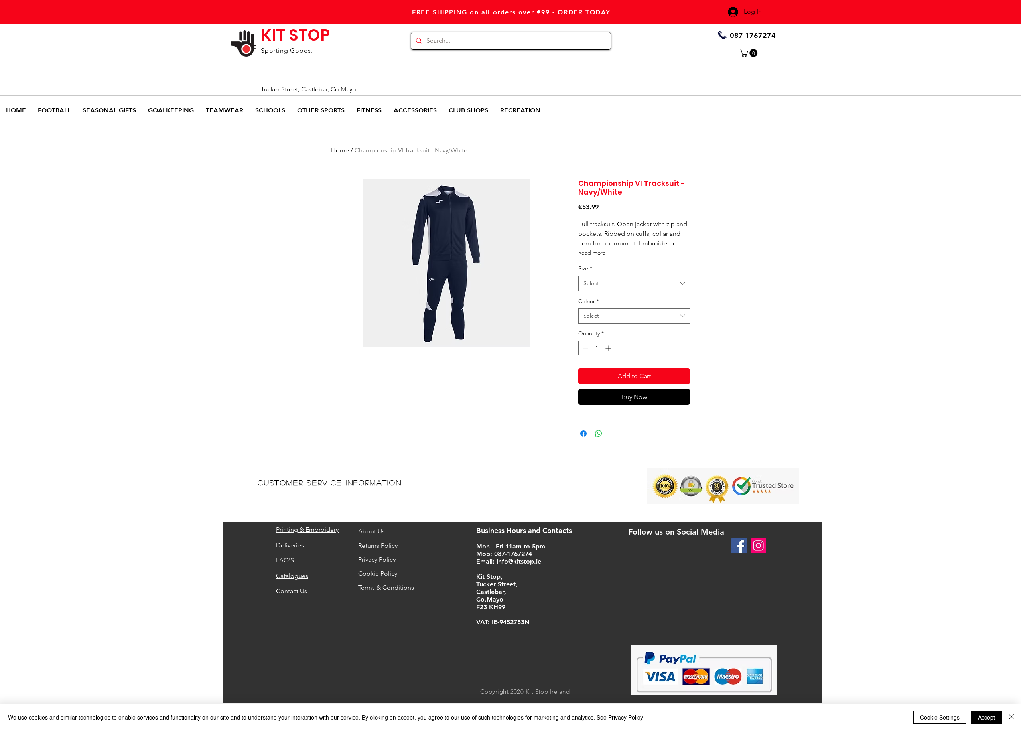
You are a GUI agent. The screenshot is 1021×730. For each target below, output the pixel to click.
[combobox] (634, 283)
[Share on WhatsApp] (598, 433)
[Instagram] (758, 545)
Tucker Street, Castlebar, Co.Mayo (308, 89)
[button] (749, 53)
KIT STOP (295, 35)
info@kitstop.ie (519, 561)
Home (340, 150)
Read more (592, 252)
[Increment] (609, 348)
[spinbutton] (596, 348)
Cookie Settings (940, 717)
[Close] (1011, 717)
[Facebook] (739, 545)
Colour (588, 301)
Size (585, 268)
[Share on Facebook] (583, 433)
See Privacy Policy (620, 717)
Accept (986, 717)
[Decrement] (584, 348)
